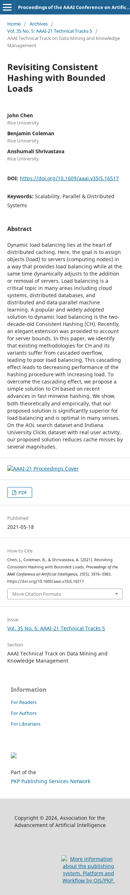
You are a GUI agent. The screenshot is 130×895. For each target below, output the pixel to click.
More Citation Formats (36, 594)
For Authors (23, 713)
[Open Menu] (7, 7)
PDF (22, 492)
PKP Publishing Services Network (50, 781)
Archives (39, 24)
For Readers (23, 702)
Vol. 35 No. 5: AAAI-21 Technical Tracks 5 (49, 31)
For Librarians (25, 724)
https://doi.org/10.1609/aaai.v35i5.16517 (69, 178)
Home (14, 24)
